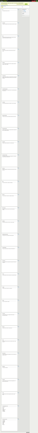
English (36, 0)
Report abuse (23, 15)
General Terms (6, 5)
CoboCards (1, 0)
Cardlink (18, 9)
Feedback (7, 0)
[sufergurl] (28, 9)
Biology (4, 5)
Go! (26, 4)
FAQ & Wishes (5, 0)
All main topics (2, 5)
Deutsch (27, 432)
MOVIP (25, 11)
